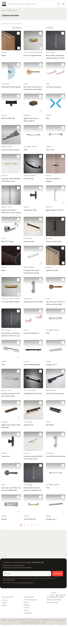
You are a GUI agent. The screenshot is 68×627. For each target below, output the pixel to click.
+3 (18, 171)
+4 (18, 48)
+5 (41, 263)
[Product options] (18, 33)
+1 (40, 111)
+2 (41, 48)
